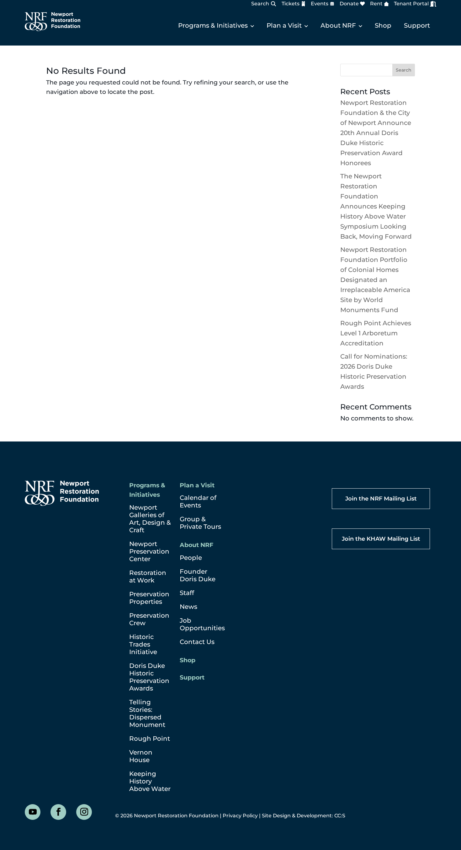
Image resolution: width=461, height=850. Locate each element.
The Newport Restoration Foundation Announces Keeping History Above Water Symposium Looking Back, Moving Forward (376, 206)
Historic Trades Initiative (143, 644)
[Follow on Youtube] (32, 812)
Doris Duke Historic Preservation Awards (149, 677)
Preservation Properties (149, 597)
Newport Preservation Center (149, 551)
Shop (383, 25)
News (188, 606)
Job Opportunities (202, 624)
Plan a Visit (284, 25)
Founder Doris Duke (197, 575)
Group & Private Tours (200, 522)
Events (319, 3)
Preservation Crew (149, 619)
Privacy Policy (240, 816)
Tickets (290, 3)
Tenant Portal (411, 4)
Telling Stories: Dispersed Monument (147, 713)
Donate (349, 3)
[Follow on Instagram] (84, 812)
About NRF (338, 25)
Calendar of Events (198, 501)
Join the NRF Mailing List (381, 498)
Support (417, 25)
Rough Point (149, 738)
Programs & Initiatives (213, 25)
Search (260, 4)
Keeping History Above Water (150, 781)
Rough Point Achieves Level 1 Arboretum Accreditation (375, 333)
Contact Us (197, 642)
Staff (187, 593)
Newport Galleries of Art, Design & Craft (150, 519)
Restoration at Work (147, 576)
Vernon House (140, 756)
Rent (376, 3)
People (191, 557)
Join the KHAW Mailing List (381, 538)
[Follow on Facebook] (58, 812)
